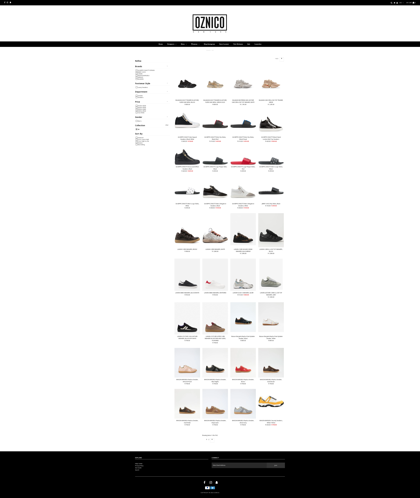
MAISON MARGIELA (143, 75)
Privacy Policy (139, 466)
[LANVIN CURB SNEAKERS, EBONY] (187, 230)
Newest (139, 143)
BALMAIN (140, 79)
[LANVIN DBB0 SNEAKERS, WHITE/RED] (215, 275)
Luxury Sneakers (142, 87)
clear (166, 125)
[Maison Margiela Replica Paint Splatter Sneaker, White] (271, 317)
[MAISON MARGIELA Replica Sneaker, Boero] (243, 363)
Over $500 (140, 113)
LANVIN (139, 74)
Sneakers (140, 97)
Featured (140, 137)
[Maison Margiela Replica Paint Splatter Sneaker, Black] (243, 317)
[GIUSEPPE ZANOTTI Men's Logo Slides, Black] (271, 155)
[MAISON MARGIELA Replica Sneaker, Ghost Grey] (243, 404)
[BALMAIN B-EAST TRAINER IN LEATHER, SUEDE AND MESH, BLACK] (187, 81)
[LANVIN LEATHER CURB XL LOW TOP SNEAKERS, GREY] (271, 274)
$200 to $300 (141, 107)
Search (137, 470)
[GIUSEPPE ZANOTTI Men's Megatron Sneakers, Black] (215, 189)
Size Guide (138, 468)
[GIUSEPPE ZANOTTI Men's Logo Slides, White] (187, 185)
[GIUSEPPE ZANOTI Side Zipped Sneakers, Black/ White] (187, 119)
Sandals (140, 96)
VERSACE (140, 77)
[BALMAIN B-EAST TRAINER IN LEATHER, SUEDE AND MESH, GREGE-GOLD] (215, 81)
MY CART (411, 3)
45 (138, 129)
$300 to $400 (141, 109)
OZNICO (216, 492)
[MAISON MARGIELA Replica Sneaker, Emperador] (215, 404)
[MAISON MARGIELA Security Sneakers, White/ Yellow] (271, 398)
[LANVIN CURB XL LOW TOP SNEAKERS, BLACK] (271, 230)
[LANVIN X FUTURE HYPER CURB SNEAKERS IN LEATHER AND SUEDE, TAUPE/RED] (215, 318)
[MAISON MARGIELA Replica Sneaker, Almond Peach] (187, 363)
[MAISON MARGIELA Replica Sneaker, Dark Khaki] (187, 404)
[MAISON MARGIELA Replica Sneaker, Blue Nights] (215, 363)
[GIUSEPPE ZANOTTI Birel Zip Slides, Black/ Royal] (243, 119)
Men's (139, 121)
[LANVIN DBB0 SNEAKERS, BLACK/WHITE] (187, 275)
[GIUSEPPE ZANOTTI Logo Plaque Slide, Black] (215, 155)
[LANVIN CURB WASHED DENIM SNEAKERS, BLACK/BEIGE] (243, 229)
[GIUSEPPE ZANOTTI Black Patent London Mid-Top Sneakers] (271, 122)
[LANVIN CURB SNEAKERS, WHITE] (215, 230)
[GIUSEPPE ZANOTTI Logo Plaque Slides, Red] (243, 155)
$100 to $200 (141, 106)
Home (208, 50)
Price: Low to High (143, 139)
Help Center (139, 464)
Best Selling (141, 144)
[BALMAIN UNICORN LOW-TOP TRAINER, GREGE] (271, 81)
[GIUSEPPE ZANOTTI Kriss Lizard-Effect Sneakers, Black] (187, 155)
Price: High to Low (143, 141)
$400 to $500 (141, 111)
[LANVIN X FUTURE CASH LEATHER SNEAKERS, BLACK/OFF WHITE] (187, 318)
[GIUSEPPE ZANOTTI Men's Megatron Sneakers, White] (243, 189)
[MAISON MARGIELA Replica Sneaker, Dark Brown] (271, 363)
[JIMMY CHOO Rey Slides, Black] (271, 185)
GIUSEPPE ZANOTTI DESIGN (146, 70)
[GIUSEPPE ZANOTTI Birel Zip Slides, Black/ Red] (215, 119)
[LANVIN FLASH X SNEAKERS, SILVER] (243, 275)
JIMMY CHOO (141, 72)
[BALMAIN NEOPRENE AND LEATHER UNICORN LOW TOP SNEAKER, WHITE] (243, 81)
